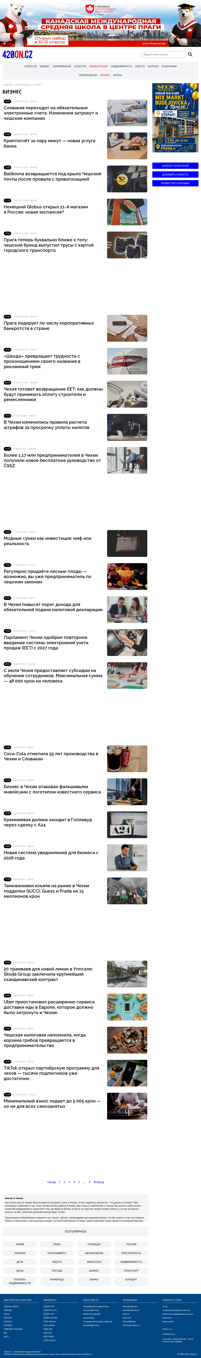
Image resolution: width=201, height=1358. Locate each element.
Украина (20, 1253)
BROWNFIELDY (50, 1300)
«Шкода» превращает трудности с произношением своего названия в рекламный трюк (42, 361)
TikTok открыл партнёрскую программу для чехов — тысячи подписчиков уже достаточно (51, 1073)
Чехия (20, 1244)
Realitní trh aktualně (92, 1314)
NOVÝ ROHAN (49, 1321)
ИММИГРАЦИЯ (99, 66)
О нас (165, 1306)
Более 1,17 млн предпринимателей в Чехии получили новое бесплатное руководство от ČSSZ (52, 460)
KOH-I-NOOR (49, 1325)
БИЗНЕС (45, 66)
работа (57, 1262)
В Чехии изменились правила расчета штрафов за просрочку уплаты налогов (46, 425)
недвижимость (131, 1262)
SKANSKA (8, 1317)
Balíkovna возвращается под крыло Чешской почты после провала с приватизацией (52, 176)
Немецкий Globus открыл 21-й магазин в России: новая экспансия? (46, 209)
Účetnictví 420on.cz (131, 1325)
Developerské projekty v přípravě (97, 1321)
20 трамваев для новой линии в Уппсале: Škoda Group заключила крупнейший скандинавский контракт (48, 974)
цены (20, 1270)
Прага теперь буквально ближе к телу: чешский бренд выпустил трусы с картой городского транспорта (49, 245)
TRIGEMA (8, 1310)
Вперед (99, 1182)
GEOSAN (7, 1321)
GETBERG (8, 1325)
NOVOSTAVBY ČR (90, 1300)
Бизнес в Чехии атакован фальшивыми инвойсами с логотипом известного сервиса (52, 789)
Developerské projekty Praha (96, 1306)
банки (94, 1279)
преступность (131, 1253)
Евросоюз (94, 1262)
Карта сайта (168, 1321)
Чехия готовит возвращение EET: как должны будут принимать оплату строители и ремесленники (53, 394)
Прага (57, 1244)
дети (20, 1262)
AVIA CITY (47, 1333)
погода (57, 1270)
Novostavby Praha (91, 1310)
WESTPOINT (48, 1336)
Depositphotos (129, 1321)
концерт (131, 1279)
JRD (5, 1333)
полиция (94, 1244)
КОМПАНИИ (169, 66)
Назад (51, 1182)
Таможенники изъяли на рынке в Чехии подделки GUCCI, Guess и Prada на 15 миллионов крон (46, 891)
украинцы (57, 1279)
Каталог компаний (175, 165)
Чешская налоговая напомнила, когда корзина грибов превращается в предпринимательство (45, 1040)
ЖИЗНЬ (117, 75)
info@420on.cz (169, 1334)
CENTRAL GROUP (11, 1306)
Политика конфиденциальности (178, 1314)
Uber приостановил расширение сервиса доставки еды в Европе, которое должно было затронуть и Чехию (49, 1007)
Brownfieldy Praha (91, 1325)
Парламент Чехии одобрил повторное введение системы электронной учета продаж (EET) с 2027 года (46, 642)
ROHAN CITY (49, 1306)
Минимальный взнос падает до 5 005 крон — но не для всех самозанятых (52, 1103)
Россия (131, 1244)
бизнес (94, 1270)
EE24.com (127, 1317)
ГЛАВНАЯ (7, 84)
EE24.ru (126, 1314)
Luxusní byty (88, 1317)
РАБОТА (140, 66)
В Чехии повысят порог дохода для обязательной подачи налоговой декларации (53, 607)
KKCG (6, 1336)
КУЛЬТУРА (80, 66)
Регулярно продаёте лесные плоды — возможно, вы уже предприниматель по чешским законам (47, 576)
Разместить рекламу (175, 183)
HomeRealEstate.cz (131, 1310)
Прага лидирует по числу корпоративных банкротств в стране (49, 325)
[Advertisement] (76, 287)
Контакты (167, 1317)
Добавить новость (175, 174)
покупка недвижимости (20, 1281)
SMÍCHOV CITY (50, 1310)
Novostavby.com (130, 1306)
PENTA (7, 1314)
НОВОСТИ (30, 66)
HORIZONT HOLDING (13, 1329)
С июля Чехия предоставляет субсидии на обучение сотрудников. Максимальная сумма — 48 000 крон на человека (53, 676)
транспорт (131, 1270)
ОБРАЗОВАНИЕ (62, 66)
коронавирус (57, 1253)
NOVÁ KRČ (48, 1329)
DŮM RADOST (49, 1340)
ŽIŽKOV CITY (48, 1314)
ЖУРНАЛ (153, 66)
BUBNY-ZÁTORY (50, 1317)
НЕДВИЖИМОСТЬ (121, 66)
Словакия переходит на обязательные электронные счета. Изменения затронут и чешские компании (51, 113)
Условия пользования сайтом (176, 1310)
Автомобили (94, 1253)
